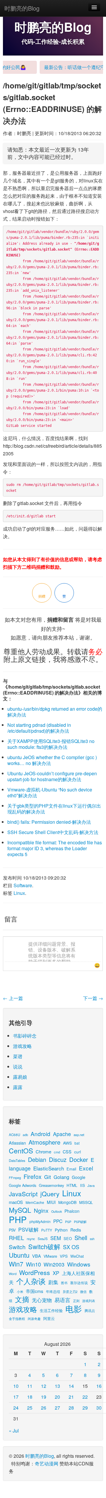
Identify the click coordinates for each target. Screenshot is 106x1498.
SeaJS (43, 1238)
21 (71, 1396)
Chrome (43, 1151)
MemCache (35, 1202)
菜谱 (17, 1056)
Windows (78, 1264)
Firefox (33, 1176)
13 (57, 1386)
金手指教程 (17, 1318)
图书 (64, 1283)
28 (71, 1407)
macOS (16, 1202)
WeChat (77, 1256)
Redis (75, 1230)
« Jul (14, 1430)
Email (71, 1169)
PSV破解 (28, 1229)
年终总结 (53, 1291)
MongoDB (67, 1202)
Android (40, 1134)
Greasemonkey (51, 1185)
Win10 (33, 1264)
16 (99, 1386)
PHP (18, 1219)
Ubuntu (19, 1254)
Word (12, 1273)
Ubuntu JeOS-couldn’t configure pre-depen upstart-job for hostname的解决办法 (52, 776)
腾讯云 (90, 1310)
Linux (19, 893)
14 (71, 1386)
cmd (57, 1152)
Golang (61, 1176)
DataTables (17, 1160)
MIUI (51, 1202)
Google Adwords (22, 1185)
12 (43, 1386)
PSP (68, 1221)
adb (25, 1134)
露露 (17, 1087)
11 (29, 1386)
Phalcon (72, 1211)
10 (16, 1386)
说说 (17, 1066)
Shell (80, 1237)
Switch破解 (44, 1246)
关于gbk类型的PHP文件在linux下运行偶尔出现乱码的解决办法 (54, 808)
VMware (50, 1256)
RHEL (16, 1238)
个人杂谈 (31, 1281)
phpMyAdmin (40, 1221)
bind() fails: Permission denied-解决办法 (49, 821)
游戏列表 (88, 1300)
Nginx (41, 1210)
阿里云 (49, 1318)
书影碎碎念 (25, 1035)
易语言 (62, 1300)
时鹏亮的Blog (21, 8)
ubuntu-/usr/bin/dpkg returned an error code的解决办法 (54, 711)
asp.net (79, 1134)
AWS (67, 1143)
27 (57, 1407)
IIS (82, 1185)
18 (29, 1396)
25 (29, 1407)
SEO (68, 1238)
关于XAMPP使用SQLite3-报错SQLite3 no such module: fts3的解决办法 (51, 744)
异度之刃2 (70, 1291)
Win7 (16, 1263)
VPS (64, 1256)
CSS (67, 1152)
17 (16, 1396)
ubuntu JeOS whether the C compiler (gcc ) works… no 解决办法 (52, 760)
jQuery (49, 1193)
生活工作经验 (51, 1310)
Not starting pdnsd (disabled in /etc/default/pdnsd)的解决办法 (39, 728)
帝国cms (34, 1291)
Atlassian (17, 1143)
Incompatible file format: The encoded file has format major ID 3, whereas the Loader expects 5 (54, 848)
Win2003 (54, 1264)
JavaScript (23, 1193)
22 (85, 1396)
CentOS (21, 1150)
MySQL (20, 1210)
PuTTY (46, 1229)
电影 (73, 1308)
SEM (55, 1238)
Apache (62, 1134)
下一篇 (93, 998)
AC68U (14, 1134)
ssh (92, 1239)
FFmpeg (15, 1177)
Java (91, 1185)
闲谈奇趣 (34, 1318)
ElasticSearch (48, 1168)
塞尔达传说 (79, 1282)
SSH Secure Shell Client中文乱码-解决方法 (52, 832)
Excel (86, 1168)
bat (77, 1142)
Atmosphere (44, 1142)
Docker (78, 1159)
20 (57, 1396)
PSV (12, 1230)
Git (47, 1176)
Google (78, 1177)
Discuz (58, 1159)
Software (23, 885)
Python (61, 1230)
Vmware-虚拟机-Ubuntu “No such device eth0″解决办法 (49, 792)
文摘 (22, 1299)
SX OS (71, 1247)
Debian (37, 1159)
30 (99, 1407)
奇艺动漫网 (46, 1463)
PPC (57, 1221)
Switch (17, 1247)
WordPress (34, 1272)
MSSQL (86, 1202)
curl (77, 1152)
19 (43, 1396)
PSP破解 (80, 1221)
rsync (31, 1238)
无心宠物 (42, 1300)
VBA (36, 1256)
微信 (83, 1291)
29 (85, 1407)
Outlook (56, 1211)
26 (43, 1407)
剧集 (53, 1282)
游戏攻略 (22, 1046)
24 (16, 1407)
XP (56, 1272)
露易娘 (20, 1076)
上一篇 (13, 998)
